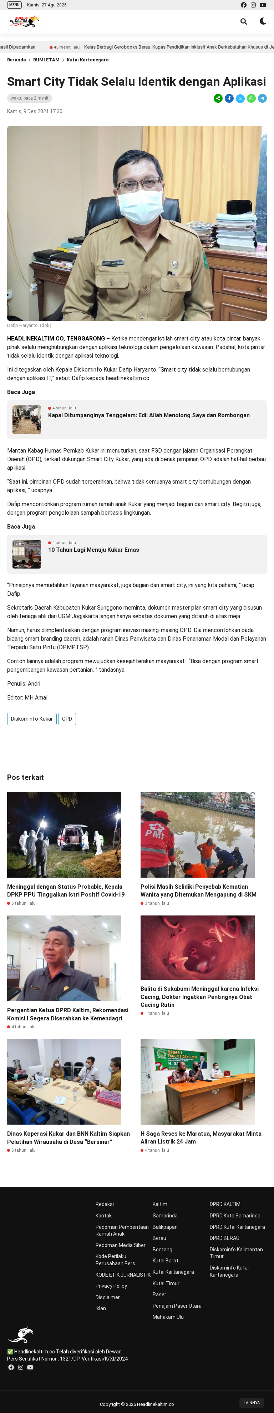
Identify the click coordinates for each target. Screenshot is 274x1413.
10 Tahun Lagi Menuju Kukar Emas (93, 549)
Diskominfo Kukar (32, 719)
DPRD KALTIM (225, 1204)
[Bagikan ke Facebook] (229, 98)
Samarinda (165, 1215)
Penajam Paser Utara (177, 1306)
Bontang (162, 1249)
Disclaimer (108, 1297)
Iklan (101, 1308)
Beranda (16, 59)
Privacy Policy (111, 1286)
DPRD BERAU (224, 1238)
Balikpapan (165, 1227)
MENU (14, 5)
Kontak (104, 1215)
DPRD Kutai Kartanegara (237, 1227)
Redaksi (105, 1204)
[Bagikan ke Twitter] (240, 98)
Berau (159, 1238)
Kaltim (160, 1204)
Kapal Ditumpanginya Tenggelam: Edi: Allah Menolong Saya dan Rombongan (149, 415)
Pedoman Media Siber (121, 1245)
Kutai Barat (165, 1260)
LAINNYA (252, 1403)
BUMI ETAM (46, 59)
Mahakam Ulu (168, 1317)
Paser (159, 1294)
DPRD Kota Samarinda (235, 1215)
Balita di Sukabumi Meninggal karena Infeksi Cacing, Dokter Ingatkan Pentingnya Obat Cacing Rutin (200, 996)
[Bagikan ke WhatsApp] (251, 98)
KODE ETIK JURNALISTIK (123, 1275)
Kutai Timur (166, 1283)
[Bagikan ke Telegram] (262, 98)
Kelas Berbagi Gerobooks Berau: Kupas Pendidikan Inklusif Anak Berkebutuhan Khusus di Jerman (149, 47)
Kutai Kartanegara (88, 59)
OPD (67, 719)
